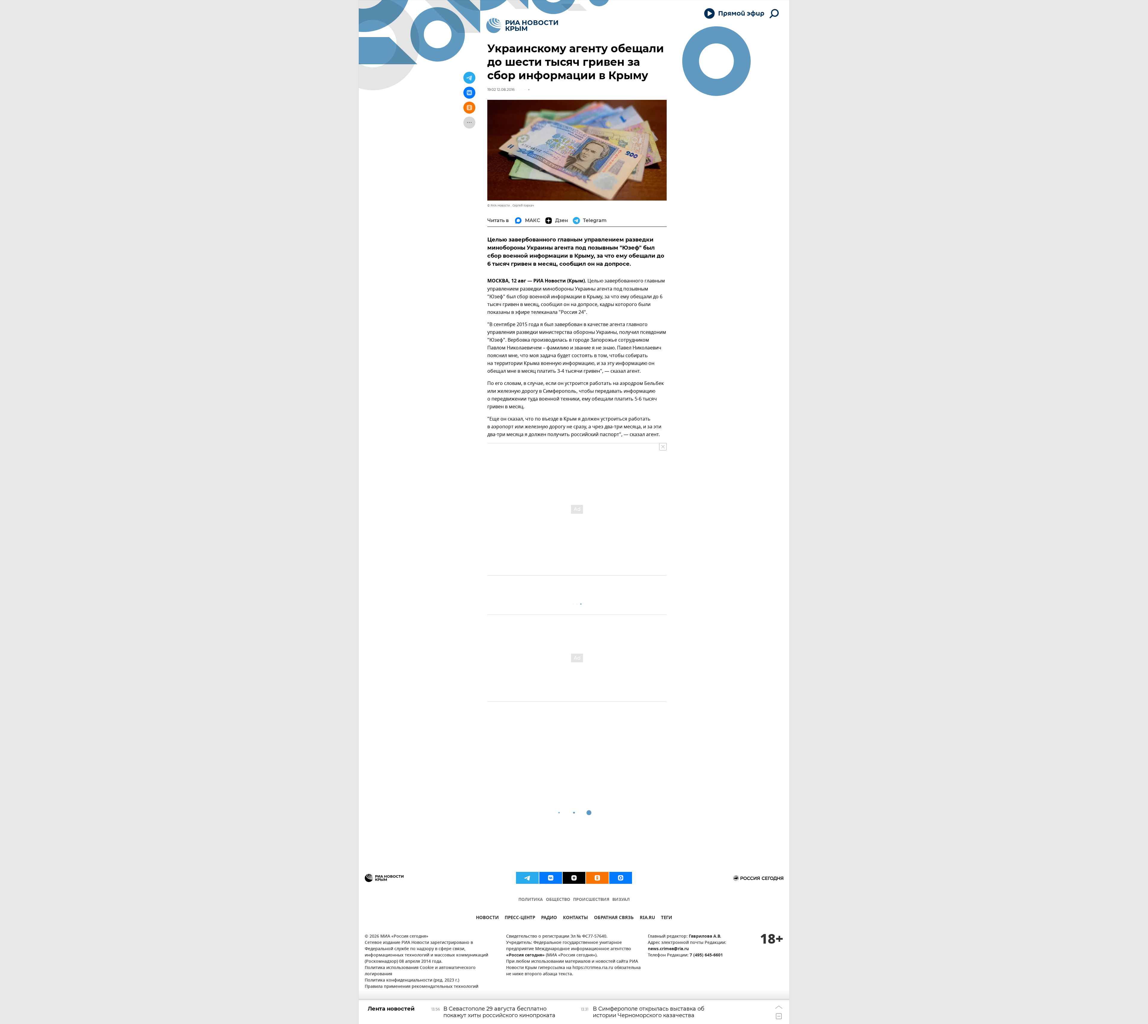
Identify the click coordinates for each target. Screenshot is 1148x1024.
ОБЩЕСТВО (558, 899)
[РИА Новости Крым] (522, 25)
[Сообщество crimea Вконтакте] (550, 878)
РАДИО (549, 918)
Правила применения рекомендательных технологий (421, 986)
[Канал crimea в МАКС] (620, 878)
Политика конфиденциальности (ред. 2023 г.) (412, 980)
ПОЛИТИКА (530, 899)
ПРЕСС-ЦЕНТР (520, 918)
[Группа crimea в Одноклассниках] (597, 878)
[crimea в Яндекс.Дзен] (574, 878)
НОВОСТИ (487, 918)
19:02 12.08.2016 (501, 89)
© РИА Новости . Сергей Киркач (510, 205)
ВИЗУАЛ (621, 899)
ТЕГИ (666, 918)
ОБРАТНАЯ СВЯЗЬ (614, 918)
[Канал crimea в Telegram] (527, 878)
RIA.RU (647, 918)
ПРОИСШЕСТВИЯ (591, 899)
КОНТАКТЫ (575, 918)
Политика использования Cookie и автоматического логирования (420, 971)
